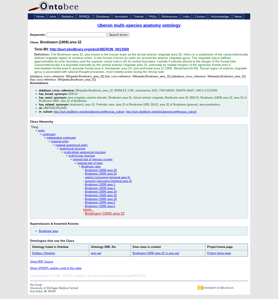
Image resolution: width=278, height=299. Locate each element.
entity (41, 130)
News (238, 16)
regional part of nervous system (93, 159)
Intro (53, 16)
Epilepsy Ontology (43, 253)
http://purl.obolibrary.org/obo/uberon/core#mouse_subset (161, 111)
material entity (60, 141)
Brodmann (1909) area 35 (101, 195)
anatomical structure (72, 148)
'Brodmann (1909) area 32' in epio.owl (155, 253)
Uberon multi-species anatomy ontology (139, 25)
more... (88, 209)
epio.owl (96, 253)
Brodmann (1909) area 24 (101, 191)
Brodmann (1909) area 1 (100, 184)
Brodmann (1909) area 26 (101, 173)
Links (186, 16)
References (169, 16)
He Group (36, 284)
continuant (48, 134)
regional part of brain (90, 163)
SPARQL (85, 16)
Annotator (121, 16)
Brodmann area (91, 166)
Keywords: (38, 34)
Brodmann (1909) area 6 (100, 206)
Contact (200, 16)
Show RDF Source (41, 261)
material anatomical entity (71, 145)
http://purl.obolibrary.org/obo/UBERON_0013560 (89, 49)
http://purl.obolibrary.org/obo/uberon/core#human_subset (89, 111)
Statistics (67, 16)
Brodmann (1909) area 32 (104, 213)
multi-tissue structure (81, 155)
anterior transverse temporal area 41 (107, 177)
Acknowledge (220, 16)
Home (40, 16)
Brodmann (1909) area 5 (100, 202)
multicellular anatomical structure (85, 152)
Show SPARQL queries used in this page (55, 268)
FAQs (152, 16)
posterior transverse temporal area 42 (108, 181)
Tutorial (138, 16)
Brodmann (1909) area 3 (100, 188)
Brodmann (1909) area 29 (101, 170)
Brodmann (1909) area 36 (101, 199)
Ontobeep (102, 16)
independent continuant (61, 137)
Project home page (219, 253)
